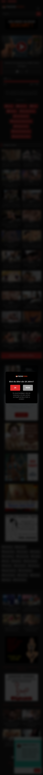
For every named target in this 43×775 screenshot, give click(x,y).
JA (15, 388)
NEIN (28, 388)
